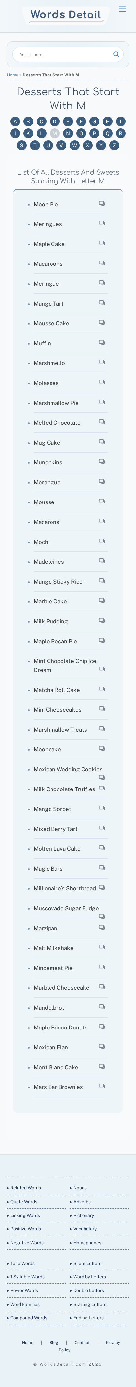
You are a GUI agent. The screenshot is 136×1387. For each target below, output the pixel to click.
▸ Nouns (78, 1187)
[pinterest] (91, 1164)
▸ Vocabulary (83, 1228)
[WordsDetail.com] (66, 24)
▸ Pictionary (82, 1215)
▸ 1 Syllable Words (26, 1276)
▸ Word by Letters (88, 1276)
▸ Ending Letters (87, 1317)
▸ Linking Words (23, 1215)
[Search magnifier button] (116, 54)
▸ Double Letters (87, 1290)
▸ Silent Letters (85, 1263)
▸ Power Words (22, 1290)
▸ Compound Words (27, 1317)
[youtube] (75, 1164)
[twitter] (43, 1164)
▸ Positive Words (24, 1228)
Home (12, 75)
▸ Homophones (85, 1242)
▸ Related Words (24, 1187)
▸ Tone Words (21, 1263)
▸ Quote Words (22, 1201)
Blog (54, 1342)
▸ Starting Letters (88, 1304)
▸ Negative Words (25, 1242)
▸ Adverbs (80, 1201)
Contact (83, 1342)
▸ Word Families (23, 1304)
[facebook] (59, 1164)
